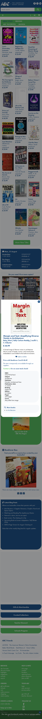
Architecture (11, 410)
